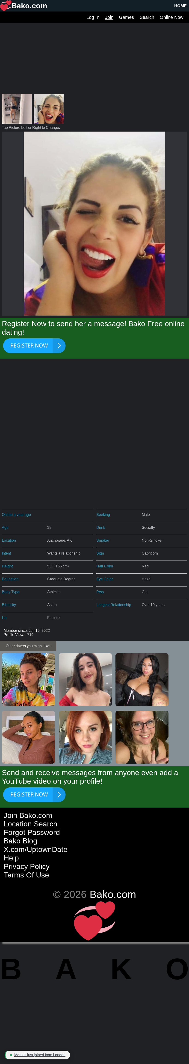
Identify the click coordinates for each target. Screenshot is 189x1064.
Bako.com (113, 894)
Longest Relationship (113, 605)
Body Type (10, 592)
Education (10, 579)
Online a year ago (16, 515)
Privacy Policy (27, 866)
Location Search (30, 824)
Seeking (103, 515)
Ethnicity (9, 605)
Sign (100, 553)
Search (147, 17)
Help (11, 858)
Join (109, 17)
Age (5, 527)
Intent (6, 553)
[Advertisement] (94, 55)
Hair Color (104, 566)
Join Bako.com (28, 815)
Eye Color (104, 579)
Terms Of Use (26, 875)
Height (7, 566)
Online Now (171, 17)
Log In (92, 17)
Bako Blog (20, 841)
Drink (100, 527)
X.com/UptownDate (36, 849)
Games (126, 17)
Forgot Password (32, 832)
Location (9, 540)
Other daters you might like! (28, 646)
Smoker (102, 540)
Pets (100, 592)
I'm (4, 618)
